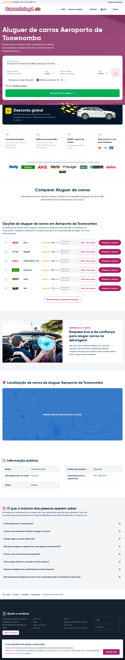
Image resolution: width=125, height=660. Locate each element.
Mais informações (88, 242)
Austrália (25, 594)
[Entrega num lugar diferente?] (6, 80)
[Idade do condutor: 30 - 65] (38, 80)
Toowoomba (35, 594)
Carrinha (36, 628)
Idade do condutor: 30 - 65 (51, 80)
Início (8, 594)
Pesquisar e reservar (110, 242)
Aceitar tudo (111, 652)
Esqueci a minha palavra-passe (75, 622)
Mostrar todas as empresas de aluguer (62, 299)
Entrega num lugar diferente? (21, 80)
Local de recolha (12, 61)
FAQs (35, 622)
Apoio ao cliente (75, 9)
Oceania (16, 594)
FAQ (63, 9)
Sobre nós (37, 619)
